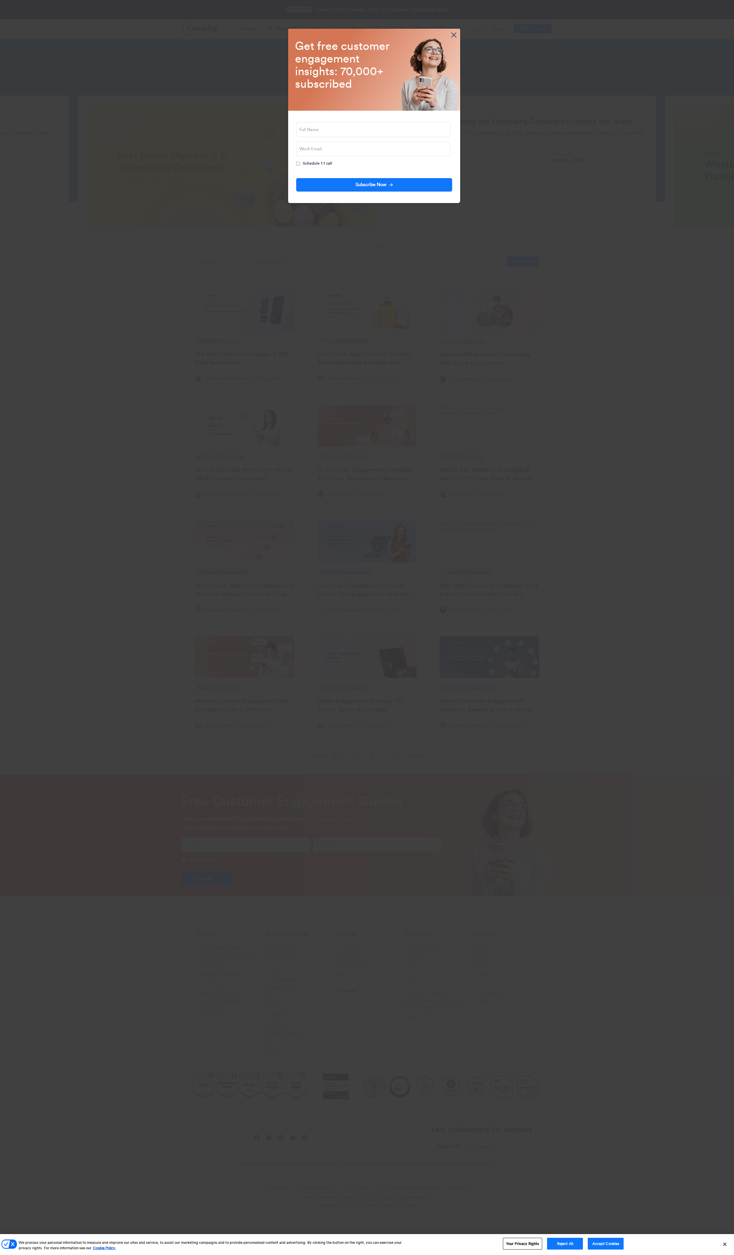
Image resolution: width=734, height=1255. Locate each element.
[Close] (725, 1244)
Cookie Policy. (104, 1248)
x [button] (453, 35)
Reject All (565, 1244)
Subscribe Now (371, 184)
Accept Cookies (606, 1244)
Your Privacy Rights (522, 1244)
